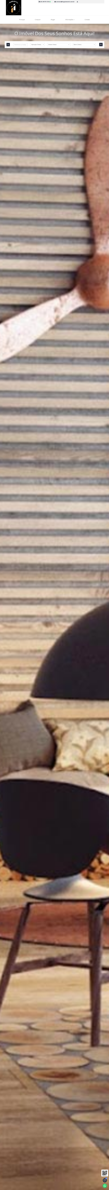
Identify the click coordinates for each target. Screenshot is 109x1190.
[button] (37, 44)
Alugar (53, 20)
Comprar (38, 20)
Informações (69, 20)
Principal (22, 20)
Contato (87, 20)
